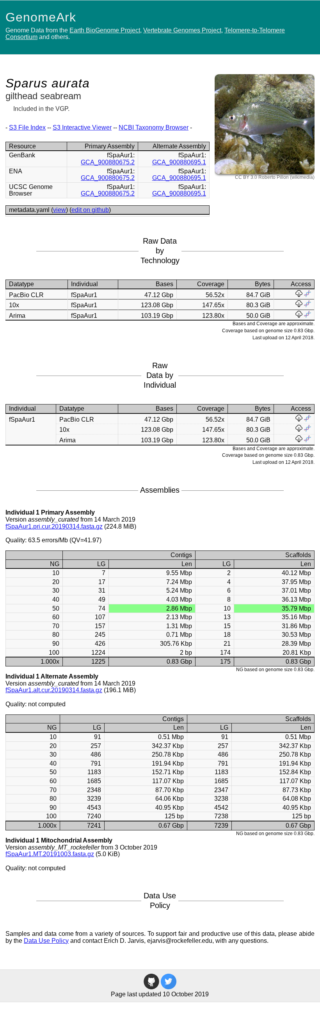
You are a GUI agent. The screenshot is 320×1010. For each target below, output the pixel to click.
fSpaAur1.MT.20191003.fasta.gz (49, 854)
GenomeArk (40, 17)
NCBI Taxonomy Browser (153, 127)
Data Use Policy (46, 940)
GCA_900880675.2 (108, 162)
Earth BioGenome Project (104, 30)
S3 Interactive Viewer (82, 127)
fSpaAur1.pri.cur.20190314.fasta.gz (54, 526)
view (59, 210)
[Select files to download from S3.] (298, 295)
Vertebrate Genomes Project (182, 30)
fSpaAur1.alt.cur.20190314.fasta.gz (53, 690)
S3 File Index (27, 127)
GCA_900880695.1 (179, 162)
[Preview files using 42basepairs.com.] (307, 295)
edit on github (90, 210)
